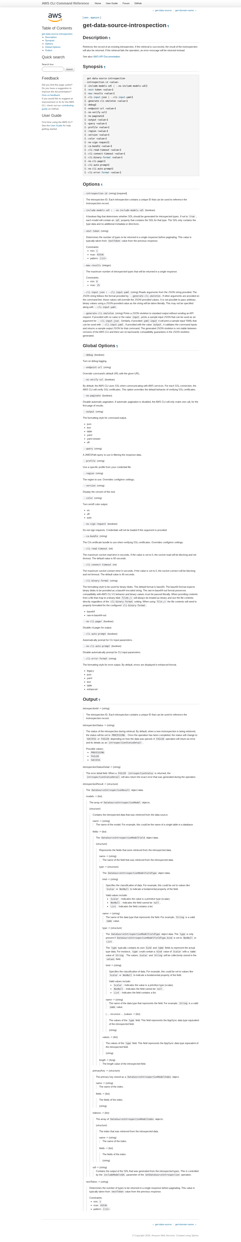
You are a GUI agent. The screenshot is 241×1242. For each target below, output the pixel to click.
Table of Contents (57, 28)
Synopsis (49, 40)
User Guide (112, 3)
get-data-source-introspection (57, 34)
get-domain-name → (186, 10)
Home (98, 3)
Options (49, 43)
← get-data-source (162, 10)
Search (69, 69)
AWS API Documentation (106, 56)
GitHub (138, 3)
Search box (48, 64)
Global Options (52, 47)
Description (51, 37)
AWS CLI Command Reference (65, 3)
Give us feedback (51, 95)
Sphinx (195, 1235)
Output (48, 50)
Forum (126, 3)
